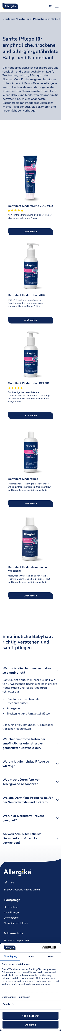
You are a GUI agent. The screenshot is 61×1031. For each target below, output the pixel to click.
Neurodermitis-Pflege (16, 923)
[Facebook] (6, 882)
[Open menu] (56, 6)
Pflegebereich (41, 19)
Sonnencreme (11, 917)
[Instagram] (13, 882)
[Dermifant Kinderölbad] (30, 449)
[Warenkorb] (50, 6)
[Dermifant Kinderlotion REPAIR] (30, 354)
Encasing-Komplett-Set (17, 940)
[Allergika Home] (10, 6)
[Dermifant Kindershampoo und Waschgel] (30, 538)
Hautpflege (24, 19)
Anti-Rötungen (12, 912)
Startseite (9, 19)
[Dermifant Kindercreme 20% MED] (30, 177)
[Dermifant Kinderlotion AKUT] (30, 266)
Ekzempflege (11, 907)
